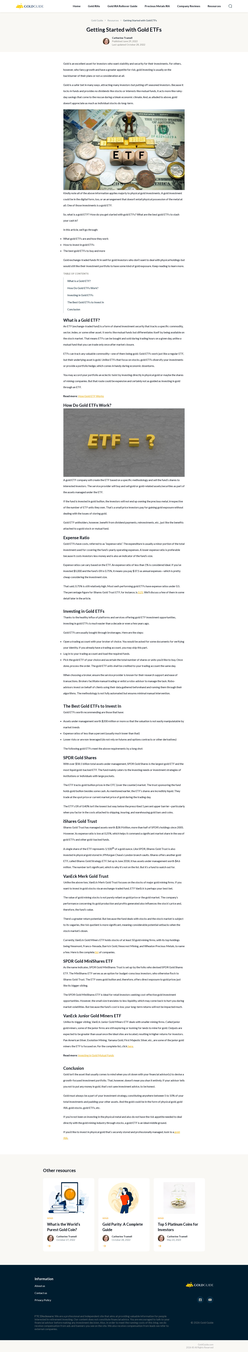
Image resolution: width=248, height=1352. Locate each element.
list (97, 952)
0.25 (140, 592)
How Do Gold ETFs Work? (82, 288)
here (130, 1046)
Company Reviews (188, 6)
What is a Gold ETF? (79, 280)
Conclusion (73, 309)
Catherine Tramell (122, 37)
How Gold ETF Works (91, 396)
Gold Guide (97, 20)
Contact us (41, 1292)
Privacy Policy (43, 1300)
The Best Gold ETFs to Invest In (85, 302)
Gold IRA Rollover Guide (122, 6)
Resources (214, 6)
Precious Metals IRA (157, 6)
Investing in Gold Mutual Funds (96, 1055)
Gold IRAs (94, 6)
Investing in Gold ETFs (80, 295)
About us (40, 1285)
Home (76, 6)
